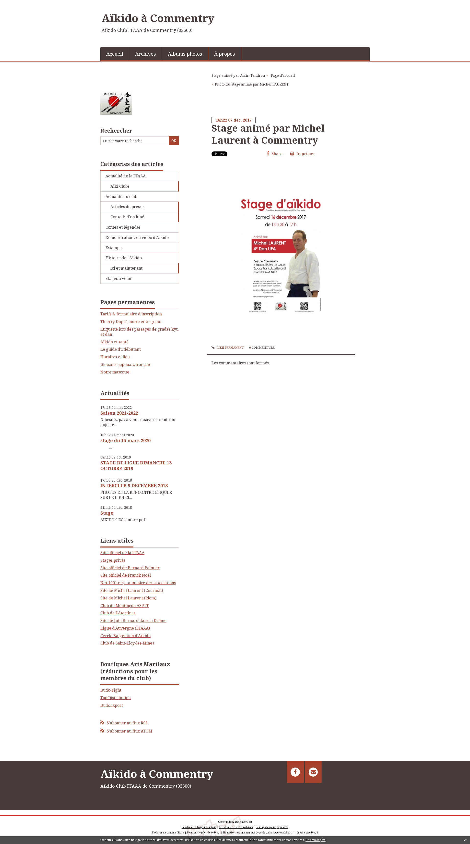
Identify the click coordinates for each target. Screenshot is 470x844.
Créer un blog (226, 821)
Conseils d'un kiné (127, 217)
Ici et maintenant (126, 268)
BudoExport (111, 705)
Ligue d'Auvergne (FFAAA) (125, 628)
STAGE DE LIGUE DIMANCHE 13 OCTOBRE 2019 (136, 465)
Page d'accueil (283, 75)
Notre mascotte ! (116, 372)
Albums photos (185, 53)
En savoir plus (316, 840)
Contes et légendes (123, 227)
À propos (224, 53)
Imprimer (305, 153)
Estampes (114, 247)
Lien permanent (229, 348)
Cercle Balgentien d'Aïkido (125, 635)
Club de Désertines (117, 613)
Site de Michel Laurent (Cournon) (131, 590)
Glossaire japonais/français (125, 364)
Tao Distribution (115, 697)
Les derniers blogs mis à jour (199, 827)
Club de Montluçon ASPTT (124, 605)
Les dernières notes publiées (236, 827)
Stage (106, 513)
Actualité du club (121, 196)
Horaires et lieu (115, 357)
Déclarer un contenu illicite (168, 832)
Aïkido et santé (114, 342)
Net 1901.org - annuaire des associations (138, 582)
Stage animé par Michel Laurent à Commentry (268, 134)
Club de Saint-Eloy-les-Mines (127, 643)
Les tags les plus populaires (272, 827)
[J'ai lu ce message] (465, 840)
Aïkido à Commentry (158, 18)
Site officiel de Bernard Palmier (130, 568)
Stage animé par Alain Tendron (238, 75)
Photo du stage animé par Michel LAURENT (252, 84)
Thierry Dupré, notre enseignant (131, 321)
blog (313, 832)
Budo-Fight (110, 690)
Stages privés (112, 560)
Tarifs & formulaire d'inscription (131, 314)
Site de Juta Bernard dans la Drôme (133, 620)
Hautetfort (246, 821)
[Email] (313, 772)
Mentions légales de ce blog (203, 832)
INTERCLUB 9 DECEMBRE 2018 (134, 485)
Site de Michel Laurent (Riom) (128, 598)
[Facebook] (295, 772)
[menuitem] (114, 53)
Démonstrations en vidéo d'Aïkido (137, 237)
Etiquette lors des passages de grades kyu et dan (139, 332)
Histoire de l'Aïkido (124, 258)
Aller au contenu (18, 4)
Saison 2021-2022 (119, 413)
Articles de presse (127, 206)
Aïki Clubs (119, 186)
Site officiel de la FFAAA (122, 552)
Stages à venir (119, 278)
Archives (145, 53)
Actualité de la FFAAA (126, 176)
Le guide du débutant (120, 349)
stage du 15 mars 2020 (125, 440)
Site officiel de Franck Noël (125, 575)
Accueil (114, 53)
